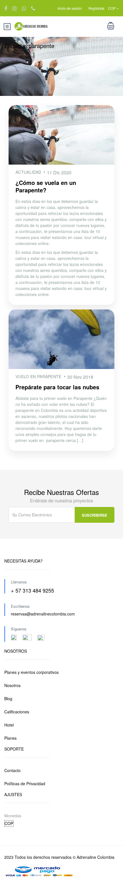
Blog (8, 698)
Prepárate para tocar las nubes (57, 387)
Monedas (12, 815)
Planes (10, 738)
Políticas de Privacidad (24, 783)
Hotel (9, 725)
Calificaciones (16, 712)
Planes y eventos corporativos (31, 672)
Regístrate (96, 8)
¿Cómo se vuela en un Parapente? (45, 186)
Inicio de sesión (69, 8)
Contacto (12, 770)
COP (112, 8)
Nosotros (12, 685)
